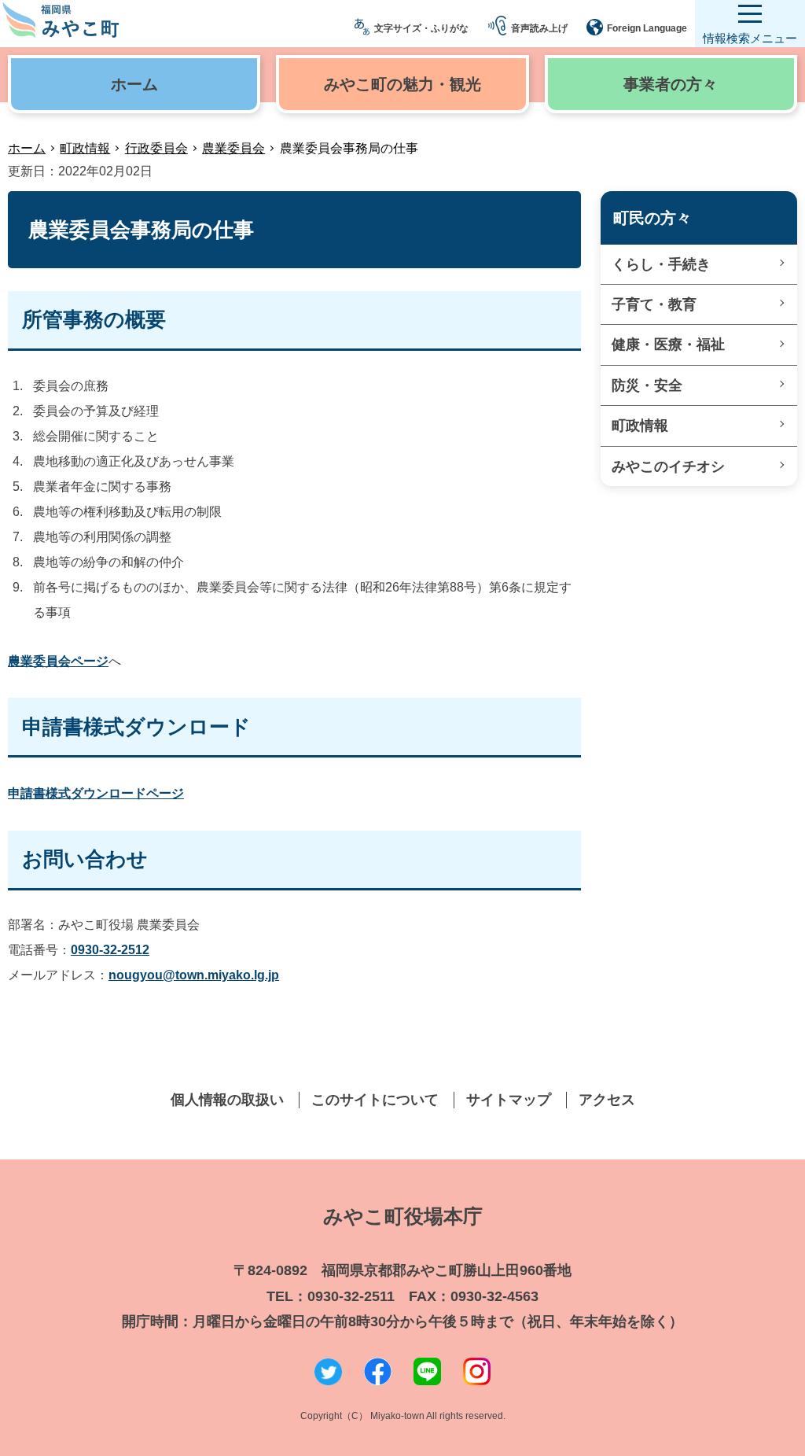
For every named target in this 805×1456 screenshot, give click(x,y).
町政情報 (85, 148)
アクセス (607, 1100)
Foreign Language (647, 28)
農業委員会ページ (58, 661)
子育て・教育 (654, 304)
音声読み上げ (539, 28)
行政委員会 (156, 148)
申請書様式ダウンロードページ (96, 793)
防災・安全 (647, 385)
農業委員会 (233, 148)
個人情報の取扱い (227, 1100)
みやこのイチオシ (668, 466)
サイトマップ (508, 1100)
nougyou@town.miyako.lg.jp (193, 975)
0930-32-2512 (110, 950)
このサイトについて (375, 1100)
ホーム (27, 148)
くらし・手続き (661, 264)
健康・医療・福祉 (668, 344)
